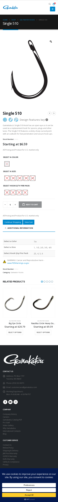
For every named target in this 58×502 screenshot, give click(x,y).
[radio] (7, 163)
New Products (37, 321)
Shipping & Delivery (10, 450)
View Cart (29, 222)
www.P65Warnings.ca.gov (18, 263)
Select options (15, 332)
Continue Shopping (13, 222)
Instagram (16, 402)
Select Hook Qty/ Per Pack (16, 185)
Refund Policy (8, 448)
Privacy (5, 464)
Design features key (32, 119)
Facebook (5, 402)
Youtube (10, 402)
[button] (50, 4)
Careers (6, 417)
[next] (54, 113)
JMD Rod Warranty (10, 453)
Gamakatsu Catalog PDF (12, 420)
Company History (10, 414)
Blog (4, 434)
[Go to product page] (15, 303)
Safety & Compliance (11, 462)
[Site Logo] (10, 7)
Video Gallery (8, 425)
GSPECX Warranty (10, 456)
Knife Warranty (8, 459)
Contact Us (7, 445)
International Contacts (12, 431)
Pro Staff (6, 422)
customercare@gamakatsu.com (24, 387)
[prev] (50, 113)
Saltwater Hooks (17, 272)
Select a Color (10, 157)
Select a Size (9, 171)
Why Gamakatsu (9, 428)
